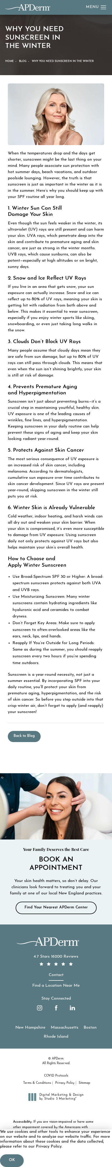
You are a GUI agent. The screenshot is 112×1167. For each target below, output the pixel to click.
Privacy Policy (64, 1083)
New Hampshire (30, 1028)
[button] (103, 7)
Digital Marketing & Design (61, 1097)
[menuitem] (39, 1008)
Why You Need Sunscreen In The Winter (63, 61)
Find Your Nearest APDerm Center (56, 907)
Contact (56, 975)
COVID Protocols (56, 1075)
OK (12, 1160)
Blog (23, 61)
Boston (90, 1028)
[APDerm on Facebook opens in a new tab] (56, 1008)
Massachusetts (64, 1028)
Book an (56, 860)
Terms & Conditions (37, 1083)
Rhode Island (56, 1037)
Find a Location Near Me (56, 986)
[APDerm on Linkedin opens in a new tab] (72, 1008)
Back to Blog (24, 736)
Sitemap (84, 1083)
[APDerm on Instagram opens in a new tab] (39, 1008)
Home (9, 61)
